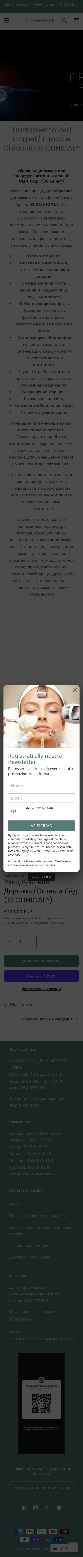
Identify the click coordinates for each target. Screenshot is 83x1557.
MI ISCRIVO (41, 825)
